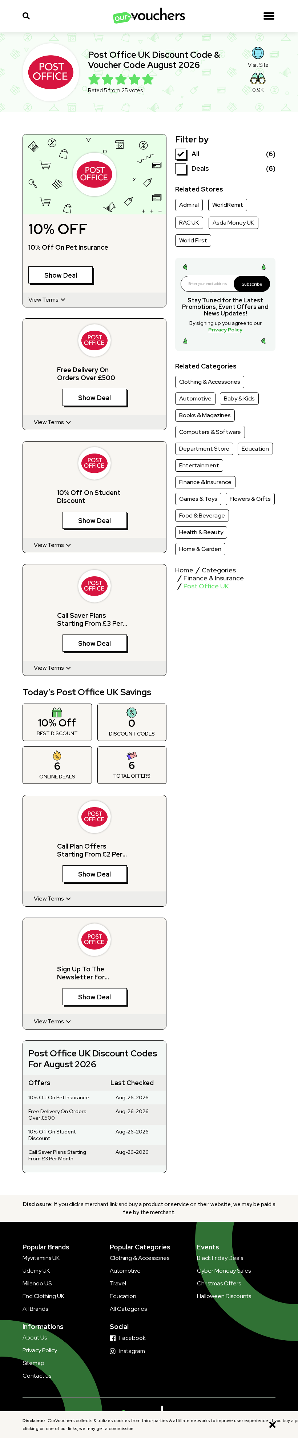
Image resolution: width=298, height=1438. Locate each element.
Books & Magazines (205, 415)
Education (255, 448)
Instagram (132, 1351)
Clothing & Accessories (209, 382)
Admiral (189, 205)
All (195, 154)
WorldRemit (227, 205)
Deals (200, 168)
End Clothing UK (43, 1296)
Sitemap (33, 1363)
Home (184, 570)
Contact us (37, 1375)
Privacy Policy (225, 329)
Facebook (132, 1338)
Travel (118, 1283)
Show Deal (60, 275)
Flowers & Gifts (250, 499)
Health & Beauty (201, 532)
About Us (35, 1337)
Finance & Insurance (205, 482)
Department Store (204, 448)
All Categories (128, 1309)
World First (193, 240)
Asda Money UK (233, 222)
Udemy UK (36, 1270)
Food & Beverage (202, 515)
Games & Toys (198, 499)
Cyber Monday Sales (224, 1270)
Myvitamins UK (41, 1258)
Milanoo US (37, 1283)
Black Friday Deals (220, 1258)
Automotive (195, 398)
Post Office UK (206, 586)
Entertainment (199, 465)
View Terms (44, 299)
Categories (219, 570)
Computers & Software (210, 432)
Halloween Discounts (224, 1296)
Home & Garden (200, 549)
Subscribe (252, 284)
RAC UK (189, 222)
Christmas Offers (219, 1283)
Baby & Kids (239, 398)
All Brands (35, 1309)
